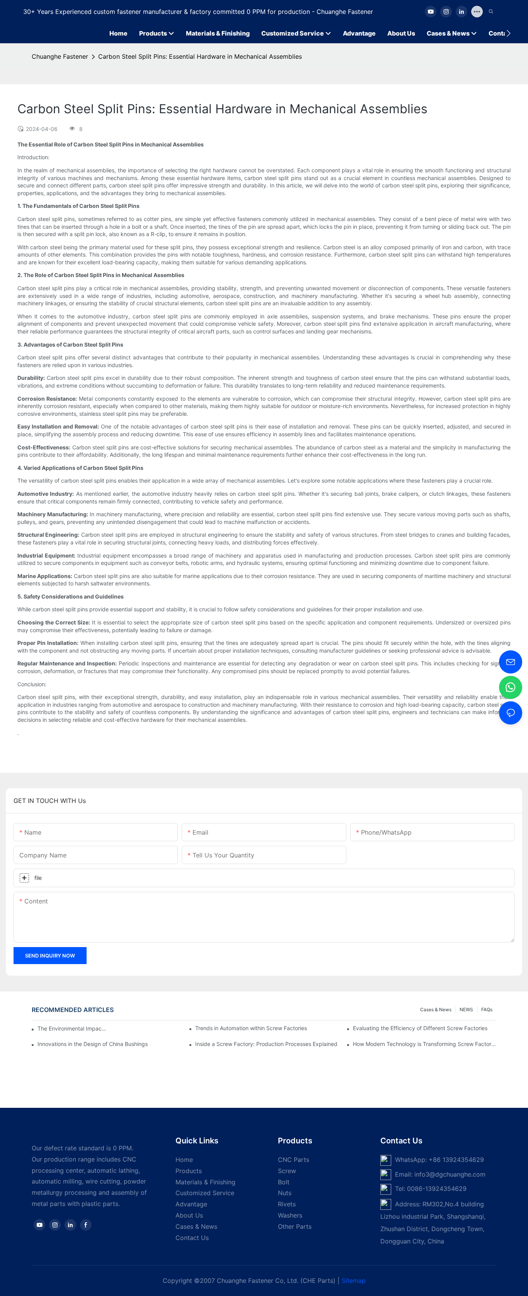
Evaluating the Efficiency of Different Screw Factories (420, 1028)
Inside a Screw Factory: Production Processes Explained (266, 1044)
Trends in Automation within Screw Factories (251, 1028)
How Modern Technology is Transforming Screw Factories (424, 1044)
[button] (508, 33)
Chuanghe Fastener (60, 56)
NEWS (466, 1009)
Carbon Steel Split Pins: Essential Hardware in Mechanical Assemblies (200, 56)
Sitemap (354, 1280)
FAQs (486, 1009)
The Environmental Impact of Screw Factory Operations (71, 1028)
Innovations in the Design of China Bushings (92, 1044)
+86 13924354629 (456, 1159)
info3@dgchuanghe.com (449, 1174)
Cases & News (435, 1009)
